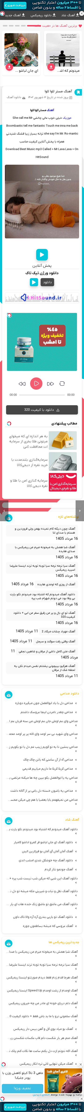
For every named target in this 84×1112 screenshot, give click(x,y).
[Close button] (80, 1064)
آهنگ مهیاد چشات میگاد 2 (58, 631)
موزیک (67, 118)
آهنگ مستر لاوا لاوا (58, 91)
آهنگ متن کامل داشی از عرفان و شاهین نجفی (47, 651)
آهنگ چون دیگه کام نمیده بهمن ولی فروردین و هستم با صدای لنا (45, 531)
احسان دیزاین (41, 1094)
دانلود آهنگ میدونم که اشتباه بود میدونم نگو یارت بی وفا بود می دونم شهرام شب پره (42, 596)
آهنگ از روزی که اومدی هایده (56, 584)
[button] (34, 25)
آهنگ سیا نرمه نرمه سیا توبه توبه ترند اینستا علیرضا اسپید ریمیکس (42, 568)
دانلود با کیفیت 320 (39, 410)
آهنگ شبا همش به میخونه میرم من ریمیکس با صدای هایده (45, 549)
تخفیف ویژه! (22, 1088)
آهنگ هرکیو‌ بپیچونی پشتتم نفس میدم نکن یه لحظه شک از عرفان (44, 668)
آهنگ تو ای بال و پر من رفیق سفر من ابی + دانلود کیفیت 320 (44, 615)
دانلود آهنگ (14, 97)
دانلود (47, 282)
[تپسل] (9, 315)
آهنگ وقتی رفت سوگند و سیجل (55, 641)
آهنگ (50, 110)
